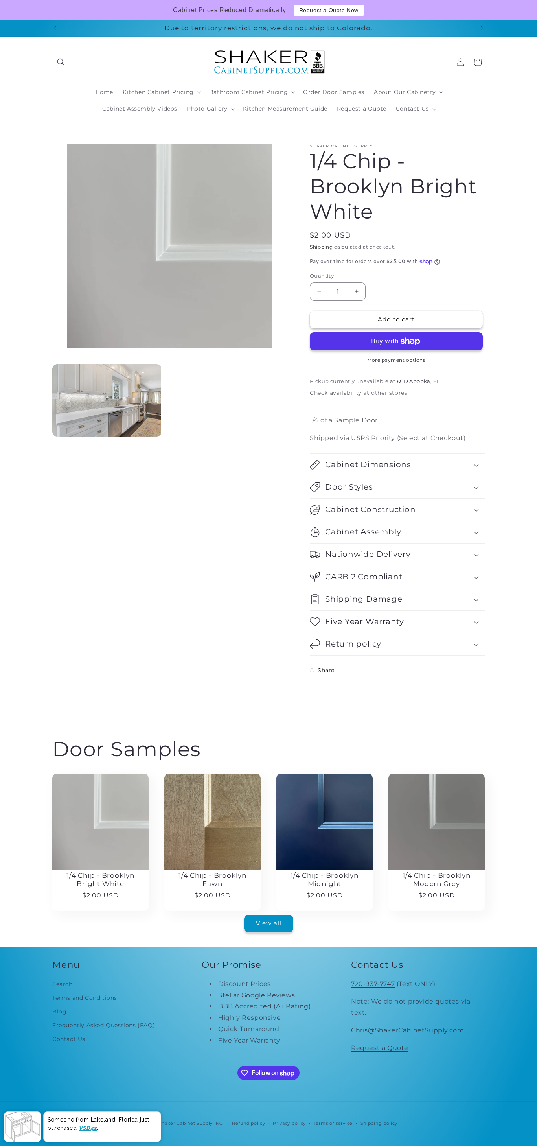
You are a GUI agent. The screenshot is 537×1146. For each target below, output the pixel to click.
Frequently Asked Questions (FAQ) (103, 1025)
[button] (61, 62)
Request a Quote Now (329, 10)
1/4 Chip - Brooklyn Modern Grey (437, 879)
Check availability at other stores (358, 392)
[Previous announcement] (55, 27)
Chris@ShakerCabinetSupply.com (407, 1030)
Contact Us (68, 1039)
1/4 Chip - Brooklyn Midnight (325, 879)
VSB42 (88, 1127)
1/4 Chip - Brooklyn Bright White (100, 879)
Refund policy (248, 1123)
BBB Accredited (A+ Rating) (264, 1006)
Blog (59, 1011)
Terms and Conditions (84, 997)
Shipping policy (379, 1123)
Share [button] (326, 670)
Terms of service (333, 1123)
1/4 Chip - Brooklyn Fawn (212, 879)
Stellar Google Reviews (256, 995)
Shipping (321, 247)
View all (268, 923)
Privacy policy (289, 1123)
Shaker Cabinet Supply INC (190, 1123)
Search (62, 984)
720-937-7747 (373, 984)
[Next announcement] (482, 27)
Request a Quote (379, 1048)
